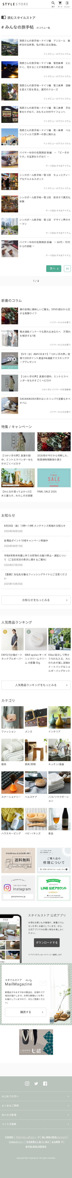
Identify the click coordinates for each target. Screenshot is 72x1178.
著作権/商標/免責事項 (36, 1147)
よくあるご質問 (10, 1105)
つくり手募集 (9, 1124)
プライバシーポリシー (26, 1137)
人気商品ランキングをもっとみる (36, 685)
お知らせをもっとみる (36, 600)
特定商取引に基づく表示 (37, 1142)
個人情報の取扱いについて (54, 1137)
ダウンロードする (47, 942)
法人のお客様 (9, 1115)
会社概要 (56, 1142)
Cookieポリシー (16, 1142)
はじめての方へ (10, 1096)
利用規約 (9, 1137)
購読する (25, 1012)
